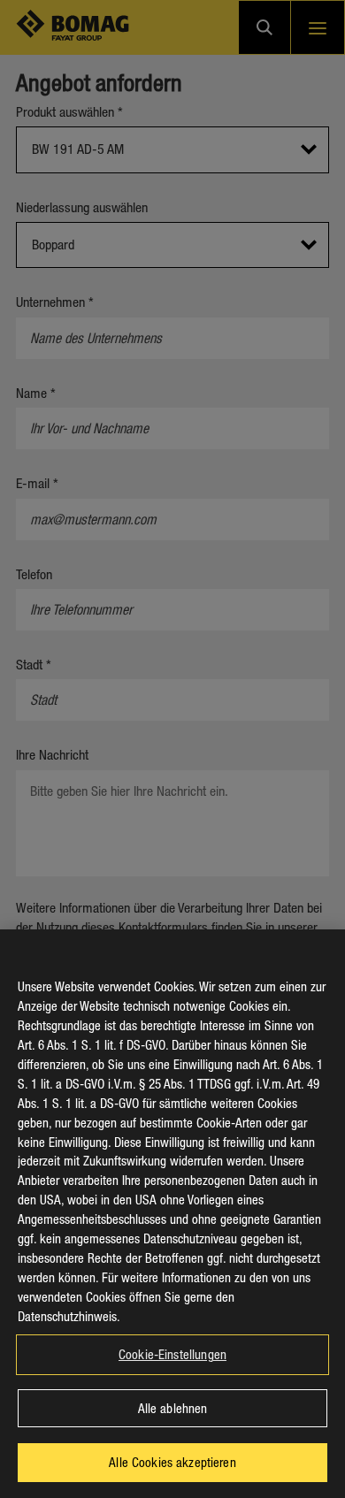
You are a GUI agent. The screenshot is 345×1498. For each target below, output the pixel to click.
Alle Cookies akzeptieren (172, 1462)
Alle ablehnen (173, 1408)
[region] (172, 1213)
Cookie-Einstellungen (172, 1354)
